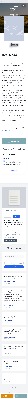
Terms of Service (18, 392)
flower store (7, 130)
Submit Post (14, 266)
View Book (7, 216)
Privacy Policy (10, 392)
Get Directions (14, 170)
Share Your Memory (10, 240)
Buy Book (16, 216)
